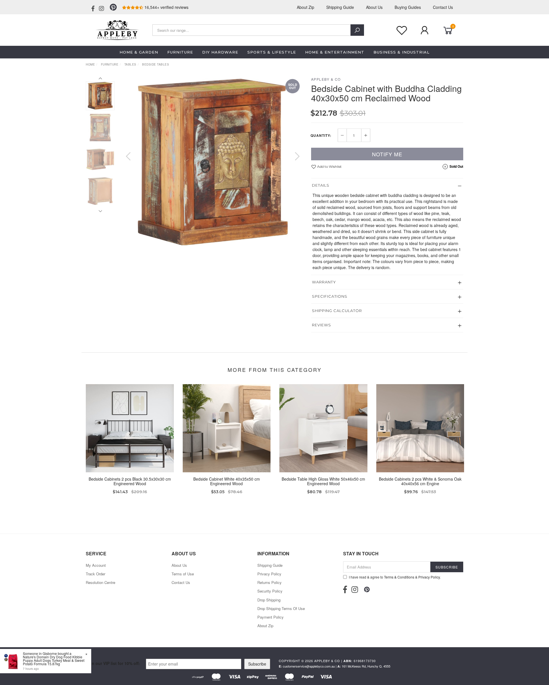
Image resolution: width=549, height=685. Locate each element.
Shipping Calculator (337, 310)
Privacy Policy (269, 574)
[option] (212, 162)
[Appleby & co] (116, 29)
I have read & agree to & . (395, 577)
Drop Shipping (269, 600)
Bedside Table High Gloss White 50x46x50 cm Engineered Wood (323, 481)
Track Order (95, 574)
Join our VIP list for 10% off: (113, 663)
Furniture (180, 52)
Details (320, 185)
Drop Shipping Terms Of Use (281, 608)
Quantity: (321, 135)
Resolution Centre (100, 582)
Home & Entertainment (334, 52)
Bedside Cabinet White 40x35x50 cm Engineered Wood (226, 481)
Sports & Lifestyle (271, 52)
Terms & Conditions (399, 577)
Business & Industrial (401, 52)
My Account (96, 565)
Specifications (329, 296)
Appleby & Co (326, 79)
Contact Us (443, 7)
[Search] (357, 30)
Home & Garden (139, 52)
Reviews (321, 325)
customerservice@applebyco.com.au (309, 666)
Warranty (324, 282)
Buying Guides (408, 7)
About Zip (305, 7)
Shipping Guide (340, 7)
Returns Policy (269, 582)
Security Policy (270, 591)
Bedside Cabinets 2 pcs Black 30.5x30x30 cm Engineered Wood (130, 481)
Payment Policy (270, 617)
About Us (374, 7)
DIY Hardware (220, 52)
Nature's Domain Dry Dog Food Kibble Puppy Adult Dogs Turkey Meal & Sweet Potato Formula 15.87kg (53, 660)
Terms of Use (183, 574)
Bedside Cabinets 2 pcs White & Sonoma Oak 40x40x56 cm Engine (420, 481)
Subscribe (257, 664)
